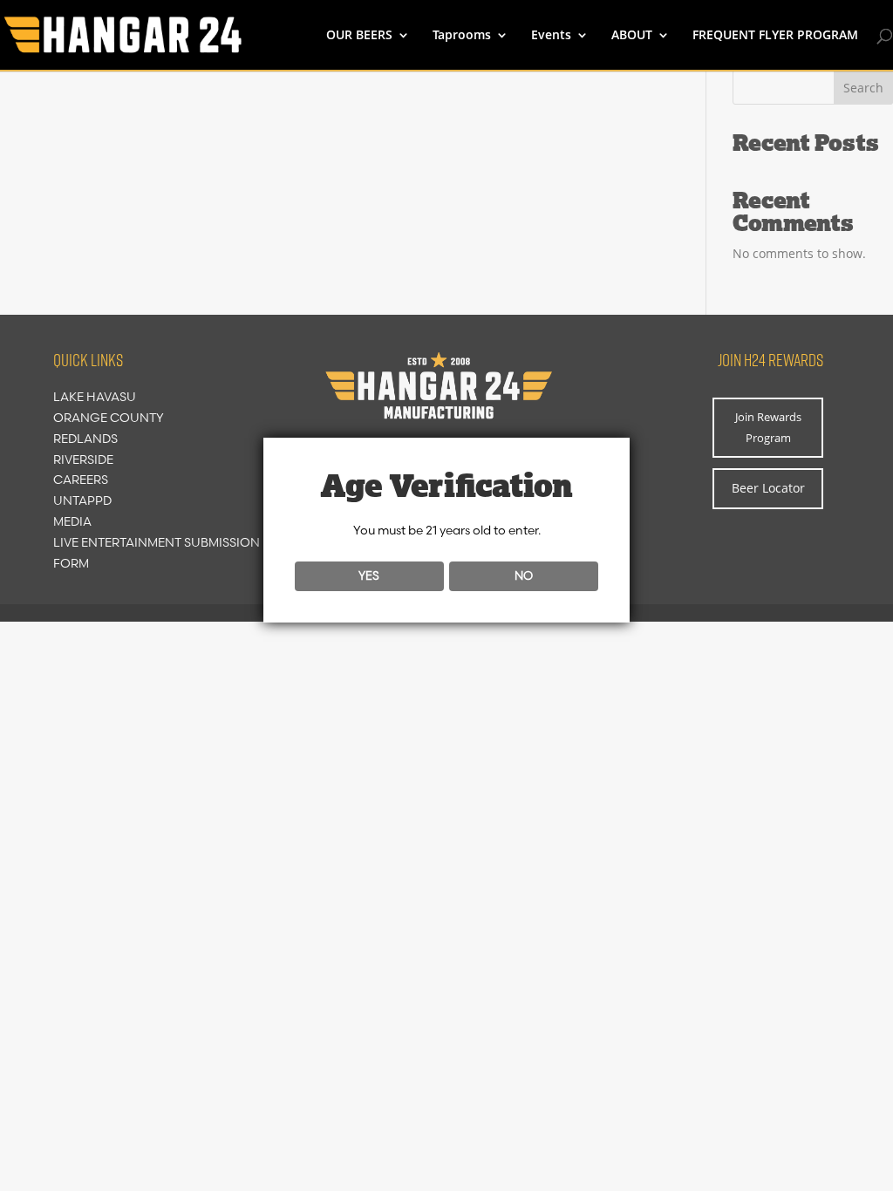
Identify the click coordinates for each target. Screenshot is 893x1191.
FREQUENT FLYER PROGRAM (775, 36)
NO (524, 575)
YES (368, 575)
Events (551, 36)
